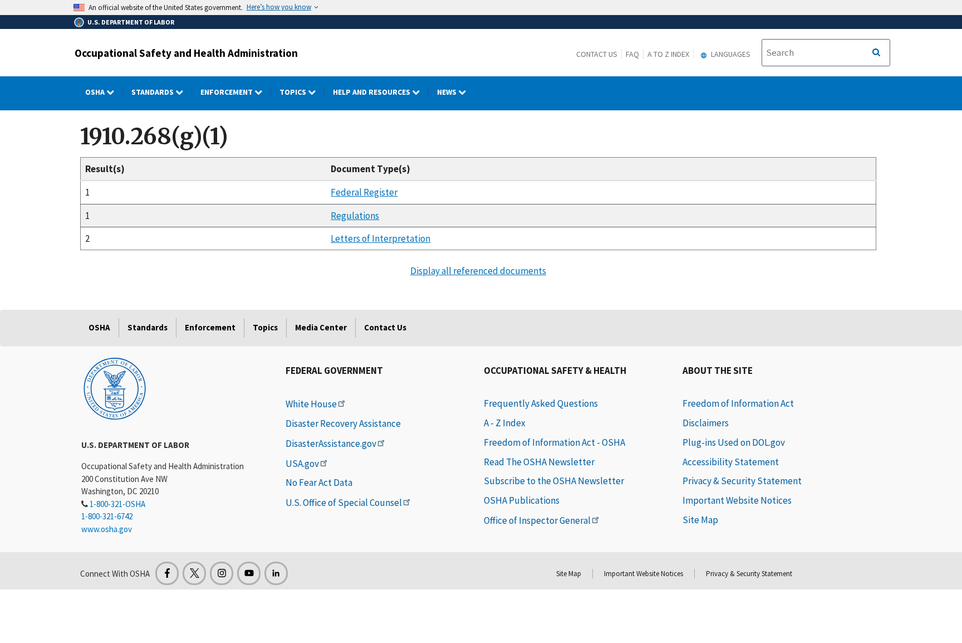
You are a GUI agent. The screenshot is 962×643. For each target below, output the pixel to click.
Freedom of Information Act (738, 403)
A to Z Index (668, 54)
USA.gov (302, 463)
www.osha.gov (106, 529)
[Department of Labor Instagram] (221, 573)
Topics (293, 92)
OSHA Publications (521, 500)
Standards (153, 92)
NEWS (447, 92)
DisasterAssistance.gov (331, 443)
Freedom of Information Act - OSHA (554, 442)
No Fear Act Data (319, 482)
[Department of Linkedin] (276, 573)
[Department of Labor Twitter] (194, 573)
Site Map (700, 520)
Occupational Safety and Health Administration (186, 53)
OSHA (95, 92)
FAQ (632, 54)
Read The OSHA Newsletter (539, 462)
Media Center (321, 327)
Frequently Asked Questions (541, 403)
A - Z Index (505, 423)
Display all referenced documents (478, 271)
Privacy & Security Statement (742, 481)
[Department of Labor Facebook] (167, 573)
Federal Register (364, 192)
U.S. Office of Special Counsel (344, 502)
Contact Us (596, 54)
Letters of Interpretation (380, 238)
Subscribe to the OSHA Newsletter (554, 481)
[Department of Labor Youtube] (249, 573)
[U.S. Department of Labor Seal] (114, 387)
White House (311, 404)
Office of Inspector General (537, 520)
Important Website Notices (737, 500)
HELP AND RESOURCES (372, 92)
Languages (729, 54)
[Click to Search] (876, 53)
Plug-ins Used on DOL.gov (734, 442)
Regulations (355, 216)
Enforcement (227, 92)
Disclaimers (706, 423)
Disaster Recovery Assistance (343, 423)
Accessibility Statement (731, 462)
